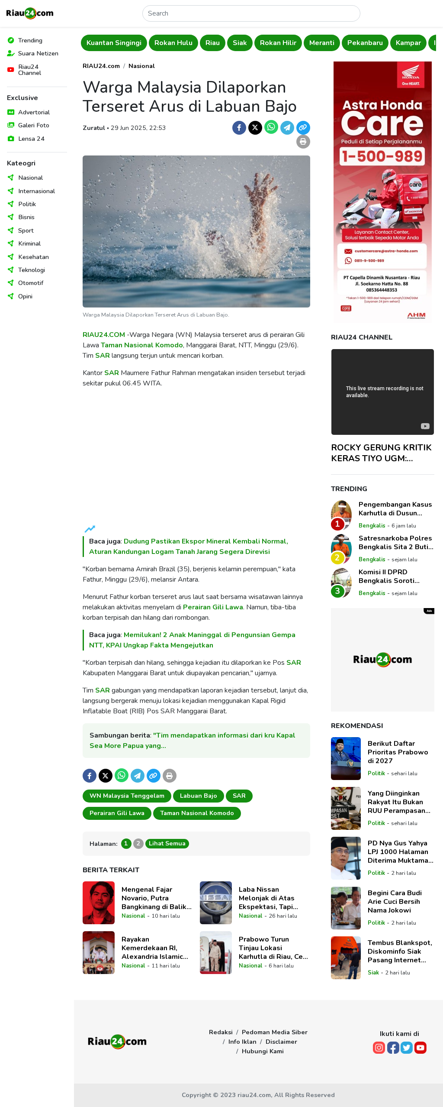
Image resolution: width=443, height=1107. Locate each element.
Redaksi (221, 1032)
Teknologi (31, 269)
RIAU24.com (101, 66)
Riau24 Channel (29, 69)
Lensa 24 (31, 138)
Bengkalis (372, 526)
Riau (212, 43)
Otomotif (30, 282)
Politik (27, 204)
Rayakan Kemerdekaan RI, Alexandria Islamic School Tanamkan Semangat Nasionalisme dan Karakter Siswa (152, 948)
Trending (30, 40)
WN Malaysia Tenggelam (127, 795)
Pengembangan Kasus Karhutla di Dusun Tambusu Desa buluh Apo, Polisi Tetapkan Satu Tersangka (395, 509)
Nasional (30, 177)
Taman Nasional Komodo (142, 345)
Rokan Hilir (278, 43)
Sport (26, 230)
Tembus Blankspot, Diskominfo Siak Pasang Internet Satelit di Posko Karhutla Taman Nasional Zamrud (400, 952)
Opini (25, 296)
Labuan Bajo (198, 795)
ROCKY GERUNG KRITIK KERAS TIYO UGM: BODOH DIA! (381, 453)
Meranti (321, 43)
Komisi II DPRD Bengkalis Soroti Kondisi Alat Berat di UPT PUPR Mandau (393, 576)
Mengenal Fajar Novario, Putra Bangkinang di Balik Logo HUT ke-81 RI (154, 898)
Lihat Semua (167, 843)
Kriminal (29, 243)
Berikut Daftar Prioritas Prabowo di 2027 (398, 752)
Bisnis (26, 217)
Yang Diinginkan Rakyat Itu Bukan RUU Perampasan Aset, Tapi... (396, 802)
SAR (102, 355)
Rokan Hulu (173, 43)
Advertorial (34, 112)
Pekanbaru (365, 43)
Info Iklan (242, 1041)
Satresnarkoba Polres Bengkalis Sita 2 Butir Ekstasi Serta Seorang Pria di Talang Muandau (396, 542)
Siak (240, 43)
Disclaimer (281, 1041)
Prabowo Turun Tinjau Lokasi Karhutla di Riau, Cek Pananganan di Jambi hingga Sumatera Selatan (273, 948)
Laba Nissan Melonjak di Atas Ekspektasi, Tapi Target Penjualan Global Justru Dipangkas (267, 898)
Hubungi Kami (263, 1051)
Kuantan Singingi (114, 43)
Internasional (36, 191)
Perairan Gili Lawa (213, 607)
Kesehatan (33, 256)
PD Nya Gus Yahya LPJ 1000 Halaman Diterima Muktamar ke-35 (399, 852)
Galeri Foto (33, 125)
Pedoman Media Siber (275, 1032)
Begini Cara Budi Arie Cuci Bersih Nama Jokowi (395, 902)
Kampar (408, 43)
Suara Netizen (38, 53)
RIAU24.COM (104, 335)
